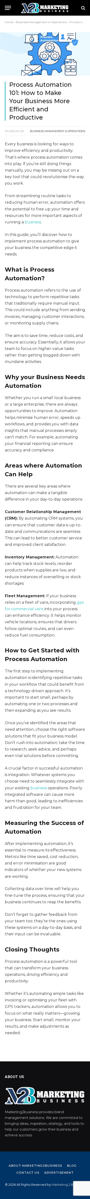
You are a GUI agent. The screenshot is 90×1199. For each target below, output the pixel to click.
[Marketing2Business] (45, 8)
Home (9, 22)
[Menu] (8, 7)
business (33, 222)
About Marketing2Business (35, 1165)
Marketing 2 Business (68, 1184)
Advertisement (59, 1172)
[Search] (82, 7)
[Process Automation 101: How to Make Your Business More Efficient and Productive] (45, 53)
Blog (72, 1165)
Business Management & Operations (41, 22)
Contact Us (27, 1172)
